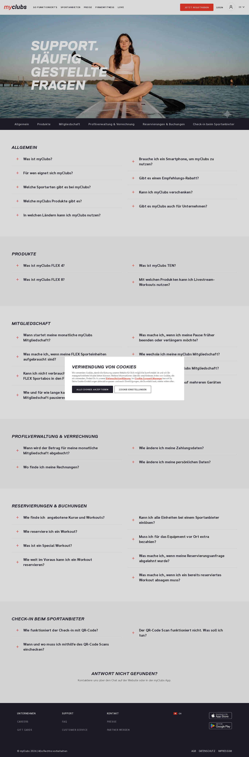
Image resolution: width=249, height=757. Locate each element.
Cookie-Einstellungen (133, 389)
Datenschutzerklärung (118, 378)
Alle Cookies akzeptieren (92, 389)
